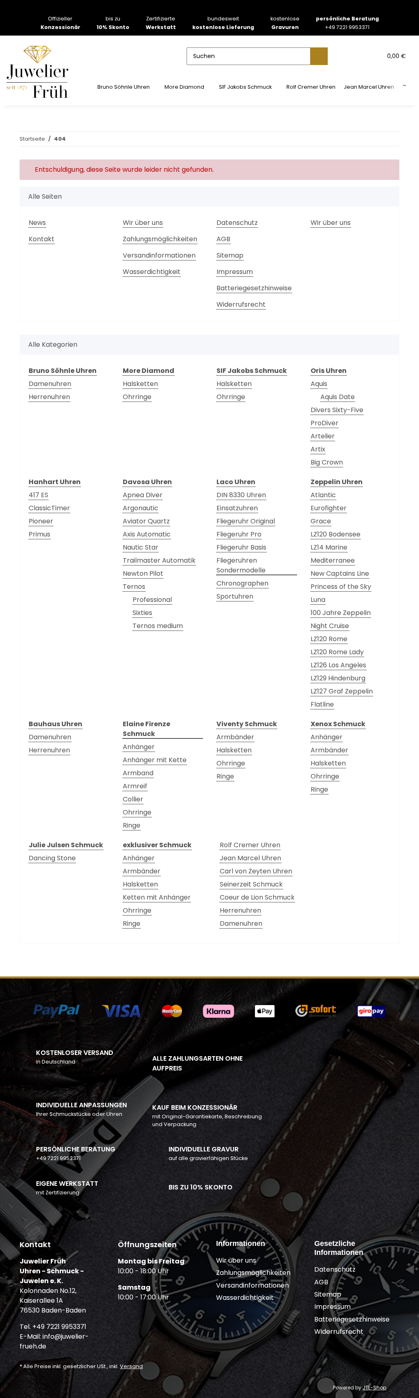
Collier (133, 799)
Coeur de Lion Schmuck (257, 897)
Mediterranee (333, 560)
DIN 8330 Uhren (241, 495)
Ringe (131, 825)
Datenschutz (237, 222)
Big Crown (327, 462)
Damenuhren (50, 383)
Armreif (135, 786)
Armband (138, 773)
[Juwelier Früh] (40, 71)
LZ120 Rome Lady (337, 652)
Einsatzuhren (237, 508)
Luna (318, 599)
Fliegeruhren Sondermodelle (241, 565)
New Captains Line (340, 573)
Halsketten (140, 383)
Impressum (234, 271)
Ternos (134, 586)
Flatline (322, 704)
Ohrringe (137, 397)
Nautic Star (140, 547)
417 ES (38, 495)
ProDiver (324, 423)
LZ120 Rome (329, 639)
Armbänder (235, 737)
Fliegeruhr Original (245, 521)
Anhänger (139, 747)
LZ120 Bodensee (335, 534)
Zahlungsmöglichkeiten (160, 239)
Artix (318, 449)
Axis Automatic (147, 534)
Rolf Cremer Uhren (250, 845)
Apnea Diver (142, 495)
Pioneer (41, 521)
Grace (321, 521)
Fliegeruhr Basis (241, 547)
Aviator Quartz (146, 521)
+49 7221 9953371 (347, 22)
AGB (223, 239)
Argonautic (140, 508)
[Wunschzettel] (359, 56)
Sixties (142, 612)
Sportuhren (234, 596)
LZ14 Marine (329, 547)
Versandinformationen (159, 255)
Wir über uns (143, 222)
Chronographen (242, 583)
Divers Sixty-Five (337, 410)
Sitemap (229, 255)
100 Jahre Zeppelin (341, 612)
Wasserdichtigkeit (151, 271)
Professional (152, 599)
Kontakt (41, 239)
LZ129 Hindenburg (338, 678)
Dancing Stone (52, 858)
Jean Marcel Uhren (250, 858)
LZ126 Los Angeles (338, 665)
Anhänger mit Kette (155, 760)
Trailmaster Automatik (159, 560)
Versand (131, 1366)
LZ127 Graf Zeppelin (342, 691)
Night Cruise (330, 626)
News (37, 222)
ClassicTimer (49, 508)
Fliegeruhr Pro (238, 534)
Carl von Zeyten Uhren (256, 871)
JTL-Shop (374, 1387)
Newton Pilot (143, 573)
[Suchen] (319, 56)
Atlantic (323, 495)
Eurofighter (329, 508)
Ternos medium (158, 626)
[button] (343, 56)
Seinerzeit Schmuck (251, 884)
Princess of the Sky (341, 586)
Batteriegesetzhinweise (254, 288)
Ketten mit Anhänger (157, 897)
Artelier (323, 436)
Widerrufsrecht (241, 304)
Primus (39, 534)
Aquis (319, 383)
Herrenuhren (49, 397)
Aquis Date (337, 397)
